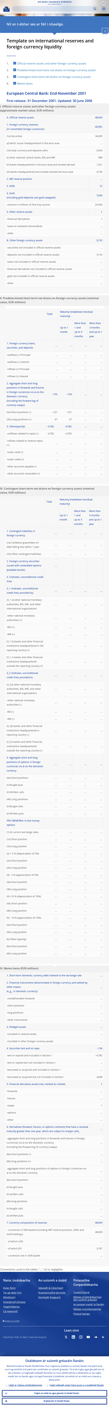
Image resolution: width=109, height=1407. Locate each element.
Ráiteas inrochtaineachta (87, 1309)
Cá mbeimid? (10, 1311)
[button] (104, 3)
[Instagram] (81, 1337)
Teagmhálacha (11, 1307)
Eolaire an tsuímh (12, 1321)
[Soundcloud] (96, 1337)
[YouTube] (88, 1337)
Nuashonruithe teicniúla (51, 1293)
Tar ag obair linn (12, 1293)
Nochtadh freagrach (49, 1297)
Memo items (25, 84)
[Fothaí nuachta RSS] (103, 1337)
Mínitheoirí (9, 1297)
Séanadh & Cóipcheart (50, 1288)
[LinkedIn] (73, 1337)
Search (95, 8)
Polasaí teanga (81, 1314)
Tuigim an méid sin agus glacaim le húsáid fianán (56, 1393)
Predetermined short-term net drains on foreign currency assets (56, 70)
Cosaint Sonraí (81, 1292)
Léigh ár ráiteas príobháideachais (25, 1385)
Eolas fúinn (9, 1288)
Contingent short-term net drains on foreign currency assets (54, 77)
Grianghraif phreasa (14, 1302)
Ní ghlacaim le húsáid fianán (57, 1401)
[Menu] (103, 9)
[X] (66, 1337)
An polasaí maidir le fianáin (88, 1304)
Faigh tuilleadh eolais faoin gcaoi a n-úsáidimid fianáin (77, 1385)
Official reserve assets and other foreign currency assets (51, 63)
